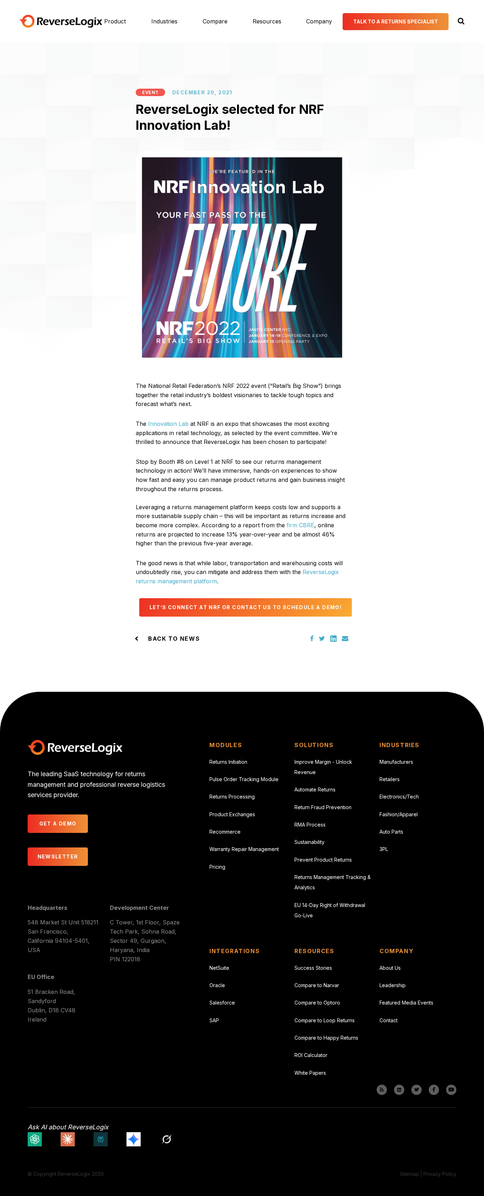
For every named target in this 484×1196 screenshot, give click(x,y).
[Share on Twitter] (322, 638)
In (150, 423)
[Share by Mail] (345, 638)
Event (150, 92)
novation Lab (170, 423)
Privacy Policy (439, 1174)
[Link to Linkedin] (399, 1090)
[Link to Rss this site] (382, 1090)
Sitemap (409, 1174)
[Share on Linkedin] (333, 638)
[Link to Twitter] (416, 1090)
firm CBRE (300, 525)
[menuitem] (122, 21)
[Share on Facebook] (312, 638)
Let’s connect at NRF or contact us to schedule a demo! (246, 607)
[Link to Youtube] (451, 1090)
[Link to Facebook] (434, 1090)
